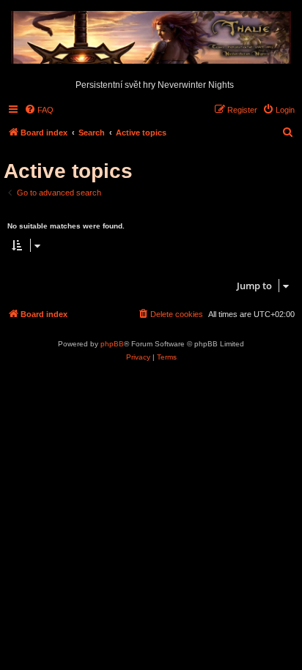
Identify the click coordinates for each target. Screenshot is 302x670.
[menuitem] (39, 110)
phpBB (112, 344)
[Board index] (151, 38)
